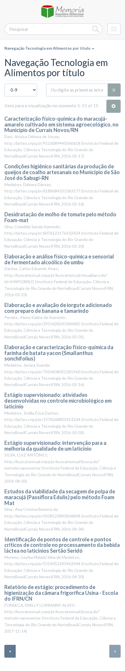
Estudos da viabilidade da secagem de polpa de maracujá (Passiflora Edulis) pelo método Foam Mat (59, 497)
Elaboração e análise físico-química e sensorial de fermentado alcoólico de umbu (59, 259)
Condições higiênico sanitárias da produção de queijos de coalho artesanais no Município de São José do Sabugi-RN (62, 172)
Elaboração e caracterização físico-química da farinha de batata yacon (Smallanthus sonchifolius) (58, 353)
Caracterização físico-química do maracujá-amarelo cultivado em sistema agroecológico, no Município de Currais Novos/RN (61, 124)
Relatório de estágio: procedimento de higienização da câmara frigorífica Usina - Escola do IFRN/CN (61, 593)
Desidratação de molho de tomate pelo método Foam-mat (60, 217)
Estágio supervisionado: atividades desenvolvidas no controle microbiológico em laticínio (58, 401)
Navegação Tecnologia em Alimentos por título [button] (47, 48)
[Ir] (96, 29)
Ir (114, 89)
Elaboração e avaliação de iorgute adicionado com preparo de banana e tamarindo (58, 308)
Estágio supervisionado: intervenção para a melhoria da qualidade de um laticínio (55, 446)
